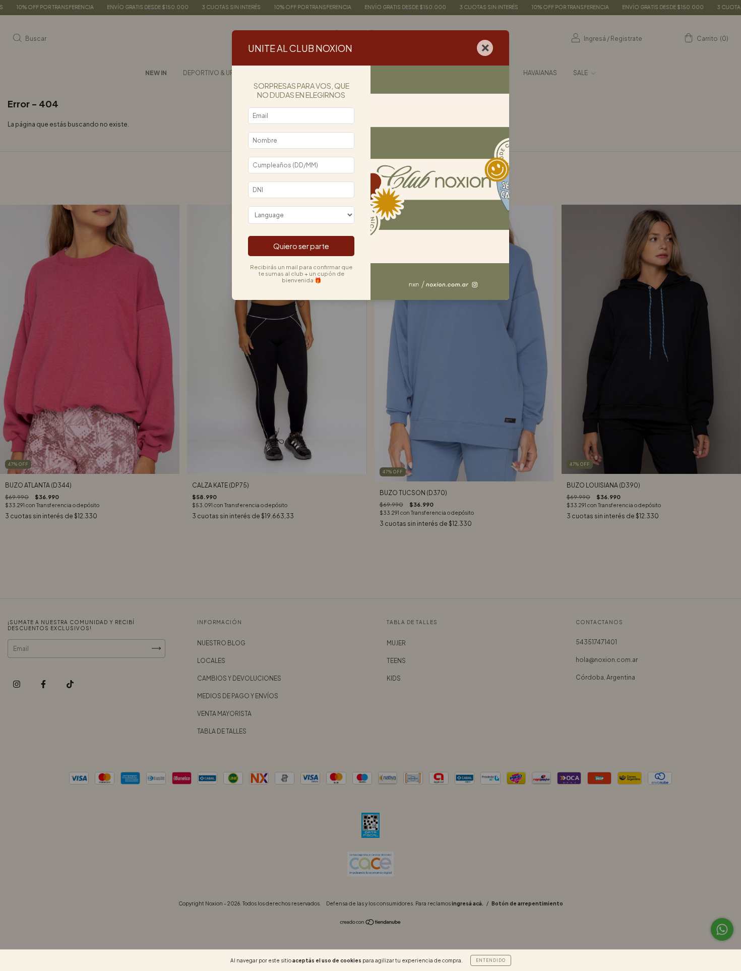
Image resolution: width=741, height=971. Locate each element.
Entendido (491, 960)
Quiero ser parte (301, 246)
